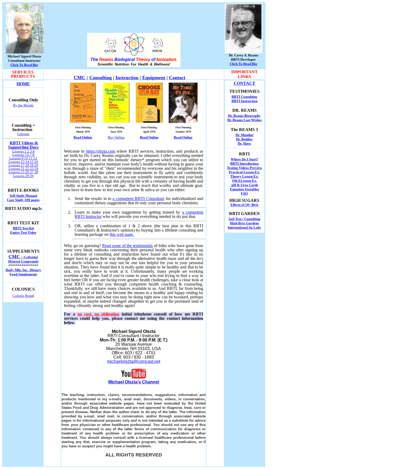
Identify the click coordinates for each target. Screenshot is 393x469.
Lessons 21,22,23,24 (23, 169)
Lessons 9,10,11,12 (23, 158)
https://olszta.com (100, 151)
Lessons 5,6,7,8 (23, 155)
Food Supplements (23, 274)
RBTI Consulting (244, 97)
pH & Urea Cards (244, 185)
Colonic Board (23, 296)
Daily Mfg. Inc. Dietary (23, 270)
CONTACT (244, 83)
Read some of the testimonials (127, 245)
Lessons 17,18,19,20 (23, 165)
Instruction (126, 77)
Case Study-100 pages (23, 200)
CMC (79, 77)
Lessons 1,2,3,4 (23, 151)
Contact (177, 77)
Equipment (153, 77)
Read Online (149, 137)
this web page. (122, 234)
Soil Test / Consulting (244, 219)
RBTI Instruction (244, 101)
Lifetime (23, 134)
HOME (23, 84)
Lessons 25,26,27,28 (23, 172)
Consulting (100, 77)
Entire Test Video (23, 232)
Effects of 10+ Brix (244, 205)
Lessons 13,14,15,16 (23, 162)
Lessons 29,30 (23, 176)
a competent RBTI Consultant (138, 198)
